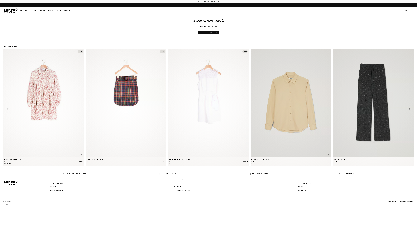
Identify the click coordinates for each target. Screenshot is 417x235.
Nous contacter (55, 186)
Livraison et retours (304, 183)
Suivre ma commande (56, 190)
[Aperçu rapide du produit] (81, 154)
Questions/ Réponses (56, 183)
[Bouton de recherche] (406, 10)
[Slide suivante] (409, 109)
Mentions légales (179, 186)
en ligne (229, 5)
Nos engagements (64, 10)
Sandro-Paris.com (213, 1)
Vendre (51, 10)
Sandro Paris (302, 190)
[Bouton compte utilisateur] (401, 10)
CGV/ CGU (177, 183)
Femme (34, 10)
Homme (42, 10)
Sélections (24, 10)
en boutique (238, 5)
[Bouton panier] (411, 10)
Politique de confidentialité (182, 190)
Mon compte (302, 186)
